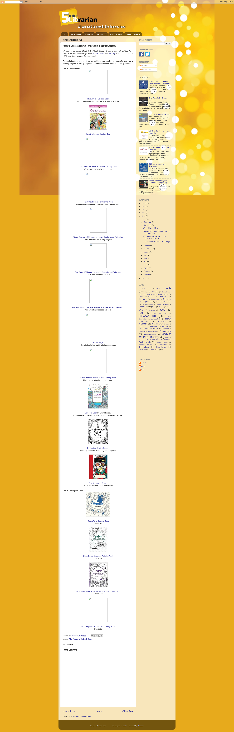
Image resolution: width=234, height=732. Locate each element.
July (145, 255)
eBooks (158, 304)
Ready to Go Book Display (83, 639)
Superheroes (163, 345)
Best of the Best (150, 294)
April (145, 265)
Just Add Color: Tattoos (98, 483)
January (147, 274)
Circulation (143, 299)
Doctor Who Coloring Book (98, 521)
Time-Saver (161, 347)
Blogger (140, 726)
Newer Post (69, 711)
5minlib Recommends (145, 289)
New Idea (156, 324)
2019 (144, 206)
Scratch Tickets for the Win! (159, 114)
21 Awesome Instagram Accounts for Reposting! (158, 181)
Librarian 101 (147, 316)
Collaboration (155, 299)
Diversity (144, 304)
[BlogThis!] (94, 635)
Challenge (151, 297)
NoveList (166, 324)
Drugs (151, 304)
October (147, 246)
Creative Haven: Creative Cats (98, 134)
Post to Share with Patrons (148, 328)
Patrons (142, 326)
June (146, 258)
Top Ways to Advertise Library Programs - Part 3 (154, 237)
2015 (144, 219)
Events (166, 304)
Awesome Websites (151, 292)
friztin (125, 726)
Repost (167, 337)
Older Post (127, 711)
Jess (162, 309)
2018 (144, 210)
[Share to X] (97, 635)
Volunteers (142, 350)
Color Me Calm (91, 413)
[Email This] (92, 635)
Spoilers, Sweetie (133, 34)
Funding (161, 307)
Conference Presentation (163, 302)
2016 (144, 216)
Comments (146, 70)
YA (157, 349)
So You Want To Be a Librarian (157, 340)
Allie (70, 639)
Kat (141, 312)
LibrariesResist (156, 319)
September (148, 249)
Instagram (152, 310)
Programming (165, 331)
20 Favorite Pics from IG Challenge (156, 242)
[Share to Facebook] (99, 635)
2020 (144, 203)
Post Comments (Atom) (82, 716)
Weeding (151, 349)
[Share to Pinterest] (101, 635)
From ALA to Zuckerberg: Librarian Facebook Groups (159, 82)
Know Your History (160, 313)
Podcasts (165, 326)
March (146, 268)
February (147, 271)
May (145, 262)
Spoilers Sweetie (162, 342)
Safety (141, 340)
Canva (141, 297)
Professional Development (148, 331)
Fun (153, 307)
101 (64, 34)
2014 (144, 278)
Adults (158, 288)
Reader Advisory (149, 334)
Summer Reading (145, 345)
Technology (101, 34)
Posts (144, 66)
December (148, 222)
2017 (144, 213)
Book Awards (163, 294)
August (146, 252)
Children (162, 297)
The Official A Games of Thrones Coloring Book (98, 167)
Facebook (143, 307)
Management (161, 321)
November (148, 225)
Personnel (154, 326)
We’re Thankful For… (151, 228)
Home (99, 711)
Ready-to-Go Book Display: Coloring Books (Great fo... (157, 232)
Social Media (75, 34)
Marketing (89, 34)
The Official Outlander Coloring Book (98, 202)
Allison (143, 363)
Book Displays (116, 34)
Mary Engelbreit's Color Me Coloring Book (98, 627)
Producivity (165, 328)
